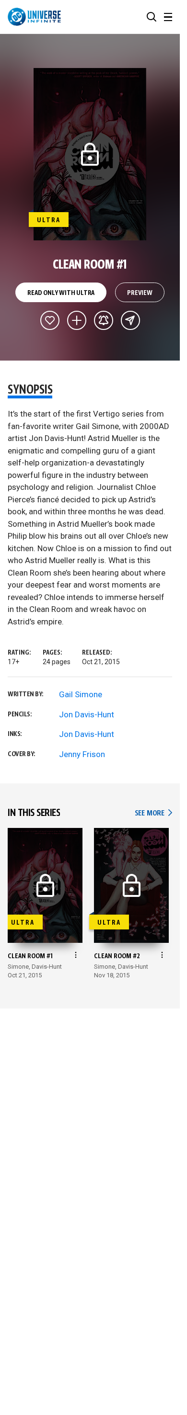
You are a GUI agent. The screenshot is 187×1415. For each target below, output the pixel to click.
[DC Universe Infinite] (34, 16)
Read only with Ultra (60, 293)
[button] (151, 17)
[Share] (130, 320)
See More (153, 813)
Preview (139, 293)
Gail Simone (80, 694)
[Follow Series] (103, 320)
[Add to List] (76, 320)
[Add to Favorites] (49, 320)
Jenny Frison (82, 754)
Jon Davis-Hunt (86, 714)
